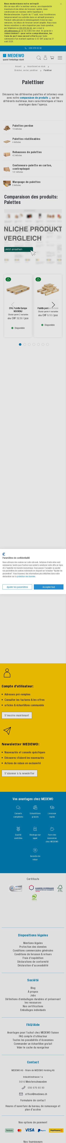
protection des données (26, 576)
